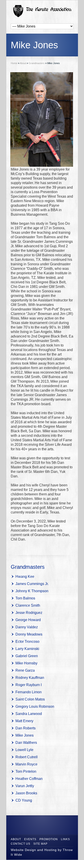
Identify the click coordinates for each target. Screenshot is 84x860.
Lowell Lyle (24, 750)
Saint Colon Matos (30, 699)
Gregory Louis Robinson (34, 706)
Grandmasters (28, 567)
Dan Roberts (25, 728)
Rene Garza (25, 670)
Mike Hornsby (26, 663)
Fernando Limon (28, 692)
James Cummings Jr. (32, 584)
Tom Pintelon (25, 771)
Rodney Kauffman (29, 678)
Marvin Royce (26, 764)
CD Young (23, 800)
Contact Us (20, 843)
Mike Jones (24, 735)
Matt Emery (24, 721)
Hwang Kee (24, 576)
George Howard (28, 620)
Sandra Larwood (28, 714)
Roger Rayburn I (28, 685)
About (16, 839)
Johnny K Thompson (31, 591)
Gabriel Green (26, 656)
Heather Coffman (29, 779)
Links (65, 839)
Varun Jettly (24, 786)
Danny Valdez (26, 627)
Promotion (48, 839)
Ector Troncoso (27, 641)
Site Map (40, 843)
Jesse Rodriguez (28, 613)
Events (30, 839)
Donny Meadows (28, 634)
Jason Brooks (26, 793)
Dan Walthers (26, 742)
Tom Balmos (25, 598)
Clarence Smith (27, 605)
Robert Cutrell (26, 757)
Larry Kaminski (27, 649)
